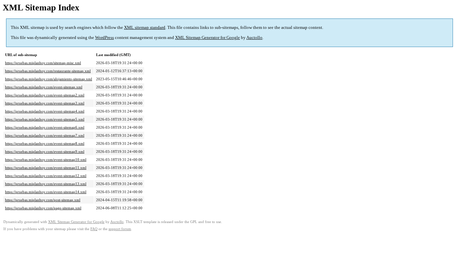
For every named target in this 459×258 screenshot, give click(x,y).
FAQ (93, 229)
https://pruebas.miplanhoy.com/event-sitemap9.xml (44, 151)
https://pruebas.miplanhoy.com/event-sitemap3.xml (44, 103)
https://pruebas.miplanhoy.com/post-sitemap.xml (42, 200)
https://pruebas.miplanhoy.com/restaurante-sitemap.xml (48, 71)
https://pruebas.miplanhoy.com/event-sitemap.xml (43, 87)
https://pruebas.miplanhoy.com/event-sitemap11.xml (45, 168)
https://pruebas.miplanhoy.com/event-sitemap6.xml (44, 127)
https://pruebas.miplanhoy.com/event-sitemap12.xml (45, 176)
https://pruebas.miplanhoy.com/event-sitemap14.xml (45, 192)
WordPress (104, 37)
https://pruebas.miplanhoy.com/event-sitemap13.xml (45, 184)
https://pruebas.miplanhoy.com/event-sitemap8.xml (44, 143)
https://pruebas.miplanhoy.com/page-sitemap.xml (43, 208)
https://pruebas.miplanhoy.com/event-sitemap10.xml (45, 160)
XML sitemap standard (144, 27)
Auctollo (254, 37)
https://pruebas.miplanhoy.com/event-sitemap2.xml (44, 95)
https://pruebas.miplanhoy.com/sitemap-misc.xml (43, 63)
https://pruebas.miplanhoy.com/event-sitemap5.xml (44, 119)
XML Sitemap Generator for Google (207, 37)
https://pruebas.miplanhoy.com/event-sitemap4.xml (44, 111)
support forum (120, 229)
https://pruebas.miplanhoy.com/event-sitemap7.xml (44, 135)
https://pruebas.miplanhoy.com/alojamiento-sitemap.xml (48, 79)
